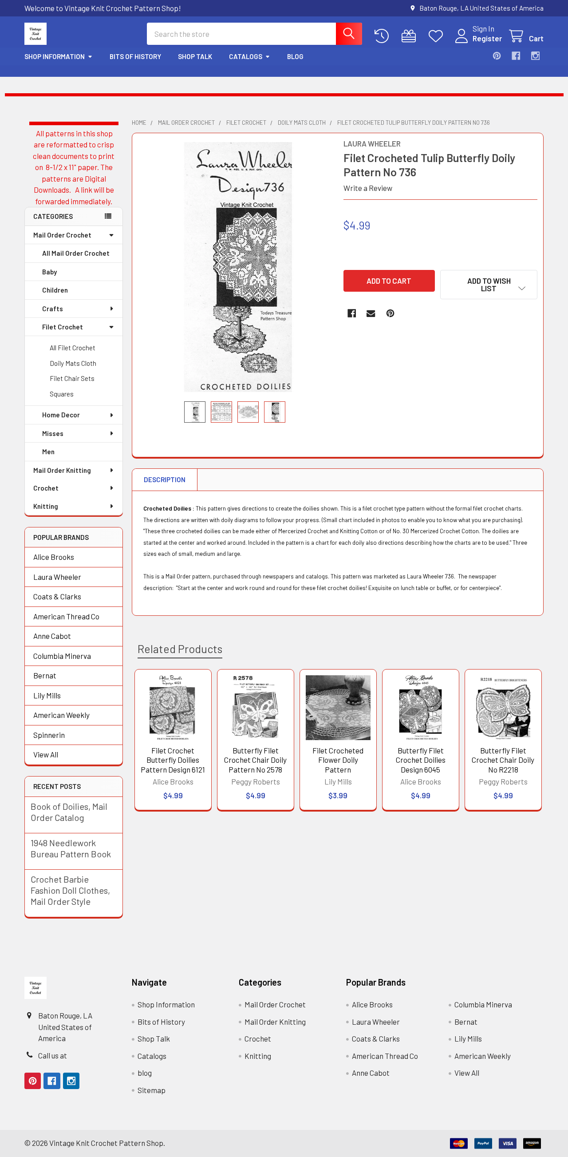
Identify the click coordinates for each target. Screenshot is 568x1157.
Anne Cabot (52, 635)
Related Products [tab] (180, 648)
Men (48, 452)
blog (295, 56)
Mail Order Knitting (62, 470)
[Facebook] (516, 56)
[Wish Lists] (438, 36)
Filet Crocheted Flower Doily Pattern (337, 760)
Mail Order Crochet (62, 235)
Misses (52, 433)
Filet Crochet (62, 327)
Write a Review (367, 187)
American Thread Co (66, 616)
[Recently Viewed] (383, 36)
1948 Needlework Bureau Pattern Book (71, 848)
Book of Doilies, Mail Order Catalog (69, 812)
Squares (62, 394)
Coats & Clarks (57, 596)
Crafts (52, 309)
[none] (235, 267)
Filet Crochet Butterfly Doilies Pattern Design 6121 (173, 760)
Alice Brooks (53, 556)
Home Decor (61, 415)
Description (164, 479)
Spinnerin (49, 734)
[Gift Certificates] (411, 36)
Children (55, 290)
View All (45, 754)
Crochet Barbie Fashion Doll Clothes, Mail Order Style (70, 890)
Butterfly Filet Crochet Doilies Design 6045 (421, 760)
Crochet (46, 488)
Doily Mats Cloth (73, 363)
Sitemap (152, 1090)
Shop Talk (195, 56)
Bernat (44, 675)
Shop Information (54, 56)
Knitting (45, 506)
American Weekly (61, 714)
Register (487, 38)
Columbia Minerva (62, 655)
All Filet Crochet (72, 348)
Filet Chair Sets (72, 378)
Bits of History (135, 56)
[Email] (371, 313)
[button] (488, 284)
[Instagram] (535, 56)
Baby (49, 272)
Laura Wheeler (57, 576)
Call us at (52, 1055)
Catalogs (245, 56)
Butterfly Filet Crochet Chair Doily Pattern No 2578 (255, 760)
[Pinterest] (497, 56)
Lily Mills (47, 695)
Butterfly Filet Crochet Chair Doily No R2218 (503, 760)
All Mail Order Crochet (76, 253)
